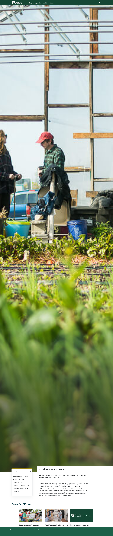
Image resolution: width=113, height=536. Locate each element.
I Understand (98, 533)
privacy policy (92, 529)
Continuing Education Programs (21, 485)
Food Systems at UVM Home (20, 476)
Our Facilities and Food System (20, 488)
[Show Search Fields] (94, 2)
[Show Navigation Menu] (99, 2)
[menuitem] (22, 476)
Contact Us (16, 491)
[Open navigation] (30, 472)
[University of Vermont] (11, 4)
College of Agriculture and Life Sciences (40, 3)
